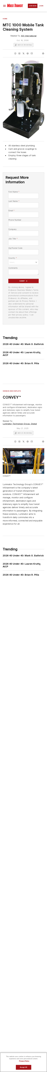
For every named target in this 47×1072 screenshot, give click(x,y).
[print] (43, 53)
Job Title (13, 239)
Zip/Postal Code (15, 248)
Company (12, 229)
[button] (4, 6)
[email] (32, 53)
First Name (13, 192)
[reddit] (27, 53)
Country (12, 258)
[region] (23, 1062)
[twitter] (23, 53)
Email (11, 210)
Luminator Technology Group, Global (20, 424)
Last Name (13, 201)
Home (5, 19)
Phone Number (14, 220)
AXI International (29, 36)
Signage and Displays (12, 391)
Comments (13, 268)
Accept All (23, 1067)
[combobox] (23, 262)
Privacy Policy (24, 1061)
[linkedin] (19, 53)
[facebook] (15, 53)
